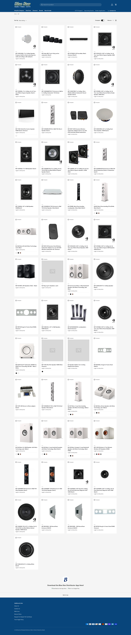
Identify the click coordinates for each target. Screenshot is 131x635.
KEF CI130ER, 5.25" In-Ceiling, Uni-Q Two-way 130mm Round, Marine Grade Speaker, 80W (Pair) (104, 93)
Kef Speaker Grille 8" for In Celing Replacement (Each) (76, 365)
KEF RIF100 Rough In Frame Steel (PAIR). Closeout (104, 527)
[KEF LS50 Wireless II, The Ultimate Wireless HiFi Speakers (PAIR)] (105, 433)
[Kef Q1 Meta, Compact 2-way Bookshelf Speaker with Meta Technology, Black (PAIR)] (78, 433)
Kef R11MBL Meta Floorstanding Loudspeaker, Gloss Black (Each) (76, 207)
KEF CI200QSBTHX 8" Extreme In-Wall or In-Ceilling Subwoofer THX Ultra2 (52, 92)
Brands (41, 10)
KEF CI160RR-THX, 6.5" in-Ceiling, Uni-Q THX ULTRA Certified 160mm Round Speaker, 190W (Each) (26, 528)
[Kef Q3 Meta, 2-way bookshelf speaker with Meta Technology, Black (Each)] (52, 433)
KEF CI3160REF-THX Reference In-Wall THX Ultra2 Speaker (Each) (52, 489)
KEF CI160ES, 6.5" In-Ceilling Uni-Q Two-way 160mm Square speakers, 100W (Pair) (78, 170)
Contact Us (17, 608)
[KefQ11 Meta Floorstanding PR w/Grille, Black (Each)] (105, 192)
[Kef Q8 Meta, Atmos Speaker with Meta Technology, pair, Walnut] (105, 391)
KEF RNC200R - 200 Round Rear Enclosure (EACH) (76, 527)
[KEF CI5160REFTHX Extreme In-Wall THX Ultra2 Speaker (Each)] (26, 474)
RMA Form (17, 611)
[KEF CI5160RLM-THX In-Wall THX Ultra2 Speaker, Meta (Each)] (52, 391)
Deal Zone (28, 10)
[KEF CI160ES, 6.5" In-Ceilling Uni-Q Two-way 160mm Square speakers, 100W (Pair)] (78, 154)
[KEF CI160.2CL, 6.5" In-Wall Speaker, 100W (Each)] (52, 312)
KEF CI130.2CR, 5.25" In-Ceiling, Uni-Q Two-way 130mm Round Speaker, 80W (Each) (78, 247)
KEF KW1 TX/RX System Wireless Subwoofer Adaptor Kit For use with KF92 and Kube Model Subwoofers (77, 130)
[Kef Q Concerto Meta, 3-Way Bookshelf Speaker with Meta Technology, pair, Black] (78, 271)
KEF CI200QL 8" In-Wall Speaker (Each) (25, 168)
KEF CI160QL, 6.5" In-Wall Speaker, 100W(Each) (24, 207)
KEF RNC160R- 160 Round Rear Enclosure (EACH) (50, 527)
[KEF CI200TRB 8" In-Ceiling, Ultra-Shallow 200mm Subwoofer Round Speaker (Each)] (78, 77)
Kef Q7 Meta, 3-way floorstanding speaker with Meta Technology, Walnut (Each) (78, 407)
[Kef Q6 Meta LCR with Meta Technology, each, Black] (26, 231)
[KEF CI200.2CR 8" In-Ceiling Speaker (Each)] (105, 271)
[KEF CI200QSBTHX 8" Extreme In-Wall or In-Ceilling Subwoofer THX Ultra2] (52, 77)
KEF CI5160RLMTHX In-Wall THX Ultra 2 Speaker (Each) (52, 129)
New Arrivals (48, 10)
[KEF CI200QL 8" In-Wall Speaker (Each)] (26, 154)
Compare (97, 20)
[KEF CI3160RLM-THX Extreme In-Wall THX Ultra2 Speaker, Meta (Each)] (52, 192)
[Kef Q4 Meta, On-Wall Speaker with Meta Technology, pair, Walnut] (26, 433)
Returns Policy (17, 614)
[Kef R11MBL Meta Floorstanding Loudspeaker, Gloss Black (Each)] (78, 192)
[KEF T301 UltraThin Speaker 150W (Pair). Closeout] (52, 350)
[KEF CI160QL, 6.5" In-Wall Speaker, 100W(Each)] (26, 192)
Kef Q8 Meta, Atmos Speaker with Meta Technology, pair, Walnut (104, 406)
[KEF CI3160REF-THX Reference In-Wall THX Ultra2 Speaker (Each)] (52, 474)
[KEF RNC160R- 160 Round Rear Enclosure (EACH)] (52, 512)
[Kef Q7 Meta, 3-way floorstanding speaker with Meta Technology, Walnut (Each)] (78, 391)
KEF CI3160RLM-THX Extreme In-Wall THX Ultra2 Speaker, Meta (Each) (51, 207)
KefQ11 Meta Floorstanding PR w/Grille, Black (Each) (104, 207)
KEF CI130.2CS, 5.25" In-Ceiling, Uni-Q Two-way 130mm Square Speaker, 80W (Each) (104, 55)
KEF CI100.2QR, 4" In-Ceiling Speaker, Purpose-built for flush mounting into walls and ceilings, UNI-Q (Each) (25, 55)
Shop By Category (19, 10)
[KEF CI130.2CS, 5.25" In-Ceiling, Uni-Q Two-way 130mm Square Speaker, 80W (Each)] (105, 39)
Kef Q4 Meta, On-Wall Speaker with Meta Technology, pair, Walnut (26, 448)
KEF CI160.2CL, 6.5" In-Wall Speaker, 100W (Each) (51, 327)
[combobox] (71, 4)
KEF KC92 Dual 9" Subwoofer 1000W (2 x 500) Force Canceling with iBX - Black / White (26, 366)
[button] (115, 4)
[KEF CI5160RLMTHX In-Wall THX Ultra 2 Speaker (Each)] (52, 114)
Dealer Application (100, 10)
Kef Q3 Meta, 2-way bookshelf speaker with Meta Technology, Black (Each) (52, 448)
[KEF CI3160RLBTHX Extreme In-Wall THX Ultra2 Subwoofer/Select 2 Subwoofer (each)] (105, 154)
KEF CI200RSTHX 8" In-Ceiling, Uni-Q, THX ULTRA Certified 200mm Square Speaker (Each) (51, 170)
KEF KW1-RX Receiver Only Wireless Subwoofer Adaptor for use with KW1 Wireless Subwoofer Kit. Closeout (51, 247)
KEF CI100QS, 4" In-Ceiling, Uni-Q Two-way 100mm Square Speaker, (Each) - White (25, 93)
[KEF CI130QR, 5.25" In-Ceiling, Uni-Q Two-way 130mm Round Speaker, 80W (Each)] (105, 312)
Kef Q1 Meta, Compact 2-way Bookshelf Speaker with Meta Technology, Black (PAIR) (78, 449)
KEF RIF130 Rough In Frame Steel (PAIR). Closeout (25, 327)
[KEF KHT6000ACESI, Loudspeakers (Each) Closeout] (78, 312)
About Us (16, 606)
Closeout (35, 10)
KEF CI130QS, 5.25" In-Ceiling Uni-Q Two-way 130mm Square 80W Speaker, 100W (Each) (104, 247)
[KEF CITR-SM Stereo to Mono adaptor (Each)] (26, 391)
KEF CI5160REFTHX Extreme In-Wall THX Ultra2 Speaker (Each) (26, 489)
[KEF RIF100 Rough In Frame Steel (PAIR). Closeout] (105, 512)
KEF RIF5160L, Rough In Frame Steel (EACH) (103, 365)
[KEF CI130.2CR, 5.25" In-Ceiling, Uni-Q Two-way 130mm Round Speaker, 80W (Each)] (78, 231)
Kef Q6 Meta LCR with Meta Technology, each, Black (26, 246)
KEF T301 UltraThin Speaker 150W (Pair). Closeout (52, 365)
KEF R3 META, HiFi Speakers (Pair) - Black (26, 285)
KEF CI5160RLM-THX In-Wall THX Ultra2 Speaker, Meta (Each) (52, 406)
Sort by (16, 20)
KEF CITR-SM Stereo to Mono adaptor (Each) (25, 406)
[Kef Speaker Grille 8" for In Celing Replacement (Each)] (78, 350)
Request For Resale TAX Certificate (23, 617)
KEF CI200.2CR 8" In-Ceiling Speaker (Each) (103, 286)
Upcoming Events (89, 10)
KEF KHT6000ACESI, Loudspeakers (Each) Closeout (77, 327)
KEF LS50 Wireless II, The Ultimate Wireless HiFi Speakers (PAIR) (103, 448)
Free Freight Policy (19, 619)
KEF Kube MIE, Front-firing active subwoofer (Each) (50, 54)
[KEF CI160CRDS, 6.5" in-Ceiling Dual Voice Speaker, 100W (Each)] (105, 114)
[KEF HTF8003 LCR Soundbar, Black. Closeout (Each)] (78, 39)
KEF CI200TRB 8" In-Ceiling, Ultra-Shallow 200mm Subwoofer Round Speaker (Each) (77, 93)
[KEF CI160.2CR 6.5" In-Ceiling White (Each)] (26, 550)
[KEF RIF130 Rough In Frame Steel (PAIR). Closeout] (26, 312)
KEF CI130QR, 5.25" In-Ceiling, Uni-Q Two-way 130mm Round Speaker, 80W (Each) (104, 328)
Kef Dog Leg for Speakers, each (50, 285)
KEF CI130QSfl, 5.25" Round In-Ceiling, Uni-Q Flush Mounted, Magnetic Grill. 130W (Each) (78, 490)
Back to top (65, 595)
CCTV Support (79, 10)
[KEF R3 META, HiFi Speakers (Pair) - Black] (26, 271)
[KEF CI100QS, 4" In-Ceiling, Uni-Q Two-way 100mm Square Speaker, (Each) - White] (26, 77)
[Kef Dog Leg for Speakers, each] (52, 271)
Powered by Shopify (41, 630)
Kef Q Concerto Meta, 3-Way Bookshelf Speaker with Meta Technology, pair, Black (78, 287)
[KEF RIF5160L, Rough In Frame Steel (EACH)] (105, 350)
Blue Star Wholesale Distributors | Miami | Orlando (27, 630)
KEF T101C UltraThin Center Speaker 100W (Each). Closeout (25, 129)
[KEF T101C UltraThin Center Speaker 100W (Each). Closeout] (26, 114)
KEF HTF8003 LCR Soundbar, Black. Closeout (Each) (77, 54)
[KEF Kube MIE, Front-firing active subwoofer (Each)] (52, 39)
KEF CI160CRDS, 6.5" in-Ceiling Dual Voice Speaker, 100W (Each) (103, 129)
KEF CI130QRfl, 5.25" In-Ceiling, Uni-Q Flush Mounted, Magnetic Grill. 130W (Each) (104, 490)
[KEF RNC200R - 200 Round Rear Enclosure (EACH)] (78, 512)
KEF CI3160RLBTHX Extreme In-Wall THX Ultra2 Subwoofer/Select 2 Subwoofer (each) (104, 170)
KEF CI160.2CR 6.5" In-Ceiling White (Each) (24, 564)
